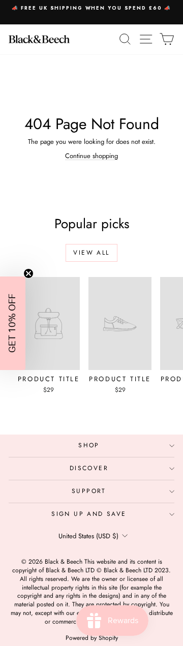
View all (91, 252)
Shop (89, 445)
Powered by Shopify (92, 637)
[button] (12, 323)
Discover (89, 468)
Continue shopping (91, 156)
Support (89, 491)
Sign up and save (88, 513)
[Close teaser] (28, 273)
